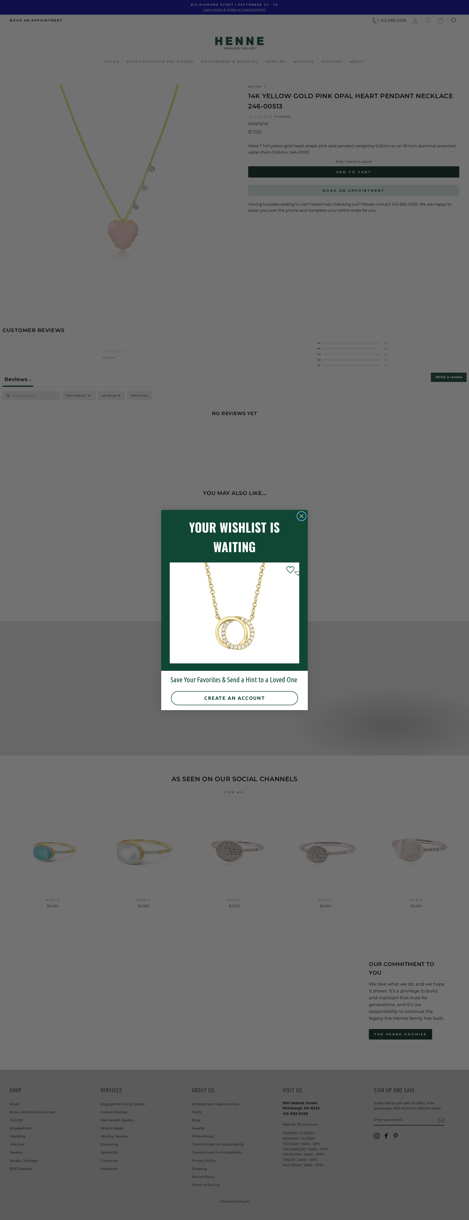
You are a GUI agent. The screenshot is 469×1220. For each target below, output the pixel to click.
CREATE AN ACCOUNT (234, 698)
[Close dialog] (301, 516)
